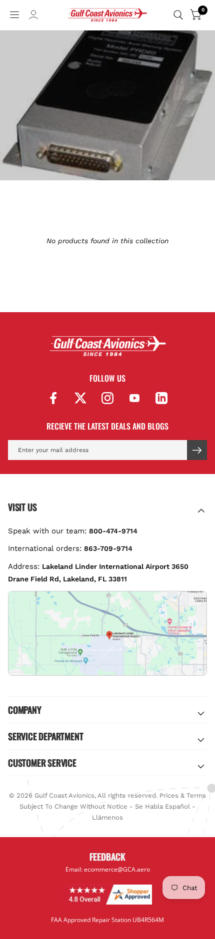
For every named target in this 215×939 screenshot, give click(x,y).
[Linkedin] (162, 398)
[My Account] (34, 17)
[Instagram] (108, 398)
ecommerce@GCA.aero (117, 869)
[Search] (178, 15)
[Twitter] (80, 398)
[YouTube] (134, 398)
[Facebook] (54, 398)
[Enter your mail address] (197, 450)
